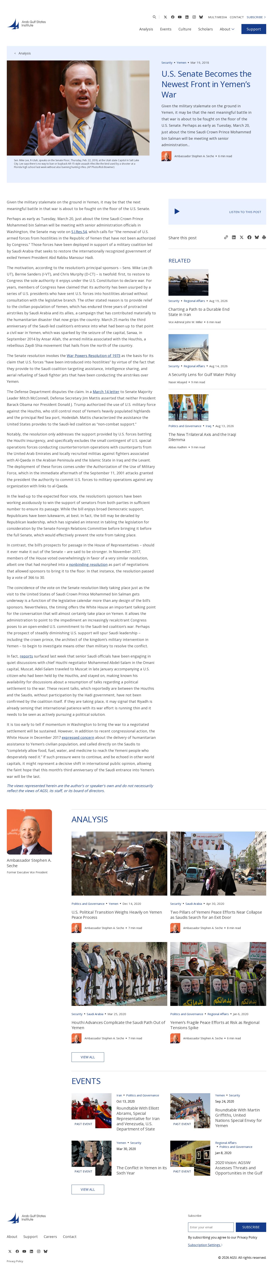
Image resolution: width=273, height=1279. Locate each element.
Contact (237, 17)
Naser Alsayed (177, 382)
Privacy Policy (15, 1261)
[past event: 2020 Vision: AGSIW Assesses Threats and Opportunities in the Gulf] (190, 1158)
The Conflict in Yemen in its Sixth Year (142, 1170)
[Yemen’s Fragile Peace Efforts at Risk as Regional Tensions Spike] (218, 974)
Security (166, 62)
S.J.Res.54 (79, 231)
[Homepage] (26, 23)
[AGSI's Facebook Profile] (172, 17)
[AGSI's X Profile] (165, 17)
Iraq (208, 426)
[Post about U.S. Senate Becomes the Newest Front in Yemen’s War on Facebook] (249, 238)
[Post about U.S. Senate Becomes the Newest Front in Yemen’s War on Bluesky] (257, 237)
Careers (50, 1236)
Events (165, 29)
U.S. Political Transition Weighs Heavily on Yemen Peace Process (117, 914)
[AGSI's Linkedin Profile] (187, 17)
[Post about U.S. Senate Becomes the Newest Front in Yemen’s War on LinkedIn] (233, 238)
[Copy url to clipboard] (226, 237)
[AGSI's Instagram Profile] (194, 17)
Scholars (205, 29)
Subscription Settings (204, 1245)
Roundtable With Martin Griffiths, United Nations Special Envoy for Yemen (238, 1117)
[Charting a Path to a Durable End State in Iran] (188, 282)
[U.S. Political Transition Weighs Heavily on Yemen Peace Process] (119, 863)
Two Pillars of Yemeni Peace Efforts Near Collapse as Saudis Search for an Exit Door (216, 914)
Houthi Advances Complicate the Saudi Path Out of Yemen (118, 1025)
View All (88, 1057)
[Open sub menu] (232, 29)
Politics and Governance (184, 426)
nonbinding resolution (88, 564)
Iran (119, 1095)
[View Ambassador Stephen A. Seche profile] (166, 156)
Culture (184, 29)
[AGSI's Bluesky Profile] (201, 17)
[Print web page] (264, 237)
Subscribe (255, 17)
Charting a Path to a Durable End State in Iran (198, 312)
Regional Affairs (194, 301)
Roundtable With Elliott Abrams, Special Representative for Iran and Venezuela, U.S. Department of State (138, 1118)
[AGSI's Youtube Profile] (180, 17)
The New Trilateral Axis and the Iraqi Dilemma (202, 437)
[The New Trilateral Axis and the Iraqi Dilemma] (188, 407)
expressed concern (78, 737)
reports (26, 656)
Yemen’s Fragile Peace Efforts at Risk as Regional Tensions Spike (214, 1025)
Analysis (146, 29)
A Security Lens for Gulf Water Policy (202, 374)
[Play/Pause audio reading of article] (177, 211)
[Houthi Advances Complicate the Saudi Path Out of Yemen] (119, 974)
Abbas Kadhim (177, 447)
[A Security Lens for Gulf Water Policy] (188, 347)
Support (254, 29)
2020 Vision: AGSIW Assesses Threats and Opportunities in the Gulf (238, 1168)
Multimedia (217, 17)
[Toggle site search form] (154, 17)
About (225, 29)
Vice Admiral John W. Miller (185, 322)
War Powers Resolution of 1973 (93, 355)
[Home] (68, 1217)
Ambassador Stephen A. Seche (194, 156)
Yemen (181, 62)
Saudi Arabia (193, 904)
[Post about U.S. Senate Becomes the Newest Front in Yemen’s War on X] (241, 238)
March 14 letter (106, 391)
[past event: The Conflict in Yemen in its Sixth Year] (92, 1158)
